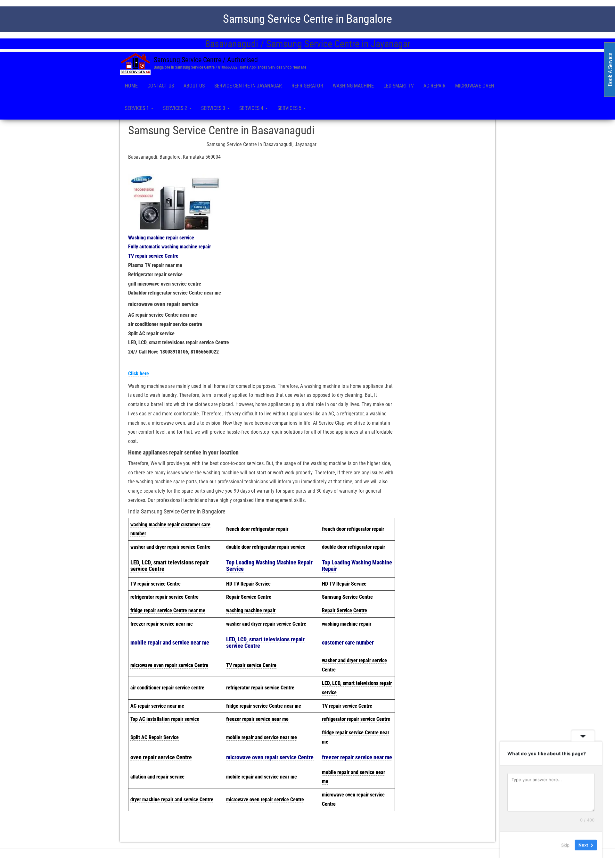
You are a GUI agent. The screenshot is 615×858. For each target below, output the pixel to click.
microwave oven (474, 86)
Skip (565, 844)
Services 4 (252, 108)
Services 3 (213, 108)
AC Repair (434, 86)
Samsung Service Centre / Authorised (206, 60)
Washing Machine (353, 86)
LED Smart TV (398, 86)
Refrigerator (307, 86)
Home (131, 86)
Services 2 (175, 108)
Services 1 (137, 108)
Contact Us (160, 86)
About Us (194, 86)
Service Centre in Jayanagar (248, 86)
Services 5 (290, 108)
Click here (138, 374)
